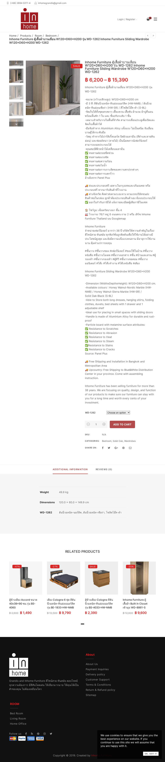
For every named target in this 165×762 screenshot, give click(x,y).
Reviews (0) (104, 469)
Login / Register (126, 19)
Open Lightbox (53, 88)
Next (16, 124)
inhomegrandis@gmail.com (52, 3)
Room (38, 35)
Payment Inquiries (97, 669)
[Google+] (116, 447)
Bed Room (16, 713)
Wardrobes (130, 441)
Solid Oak (118, 441)
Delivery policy (95, 674)
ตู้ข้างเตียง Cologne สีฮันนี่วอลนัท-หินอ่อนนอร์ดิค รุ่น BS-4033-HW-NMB (99, 603)
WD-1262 (90, 412)
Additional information (70, 469)
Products (25, 35)
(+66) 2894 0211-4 (20, 3)
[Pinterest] (123, 447)
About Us (92, 664)
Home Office (18, 723)
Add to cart (122, 424)
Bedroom (51, 35)
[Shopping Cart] (148, 19)
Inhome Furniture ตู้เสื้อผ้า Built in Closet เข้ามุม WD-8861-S (135, 603)
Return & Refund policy (100, 689)
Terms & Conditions (98, 684)
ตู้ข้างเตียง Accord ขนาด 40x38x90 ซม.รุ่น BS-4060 (23, 603)
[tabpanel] (26, 589)
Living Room (18, 718)
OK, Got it (151, 753)
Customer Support (98, 679)
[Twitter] (109, 447)
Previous (16, 63)
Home (12, 35)
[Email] (130, 447)
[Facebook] (102, 447)
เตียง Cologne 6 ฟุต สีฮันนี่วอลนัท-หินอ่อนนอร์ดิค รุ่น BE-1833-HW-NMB (61, 603)
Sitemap (91, 695)
